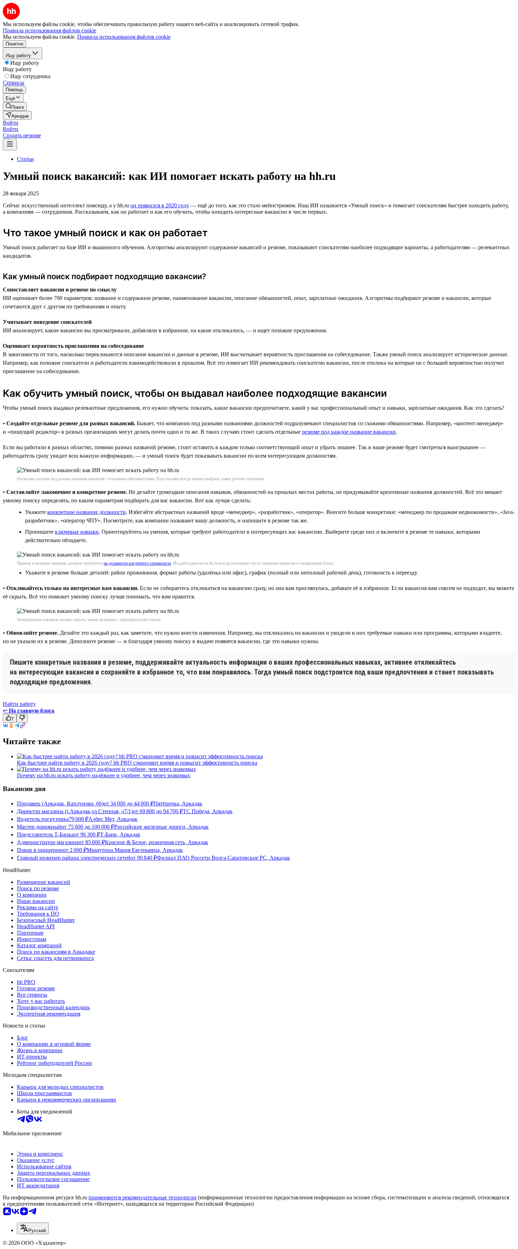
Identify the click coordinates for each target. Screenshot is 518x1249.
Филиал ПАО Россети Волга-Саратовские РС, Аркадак (223, 858)
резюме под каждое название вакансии (349, 432)
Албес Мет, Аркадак (112, 819)
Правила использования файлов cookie (124, 37)
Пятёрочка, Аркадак (178, 803)
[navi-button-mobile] (10, 144)
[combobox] (33, 1228)
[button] (10, 123)
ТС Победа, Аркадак (208, 811)
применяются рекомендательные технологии (142, 1197)
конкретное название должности (86, 512)
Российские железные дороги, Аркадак (161, 827)
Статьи (25, 159)
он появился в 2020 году (159, 205)
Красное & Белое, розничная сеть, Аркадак (156, 842)
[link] (15, 106)
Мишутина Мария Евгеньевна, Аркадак (135, 850)
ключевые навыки (77, 532)
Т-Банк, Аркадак (120, 834)
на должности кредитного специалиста (137, 563)
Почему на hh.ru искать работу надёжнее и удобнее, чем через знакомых (103, 775)
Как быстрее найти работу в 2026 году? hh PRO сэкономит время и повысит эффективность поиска (137, 763)
